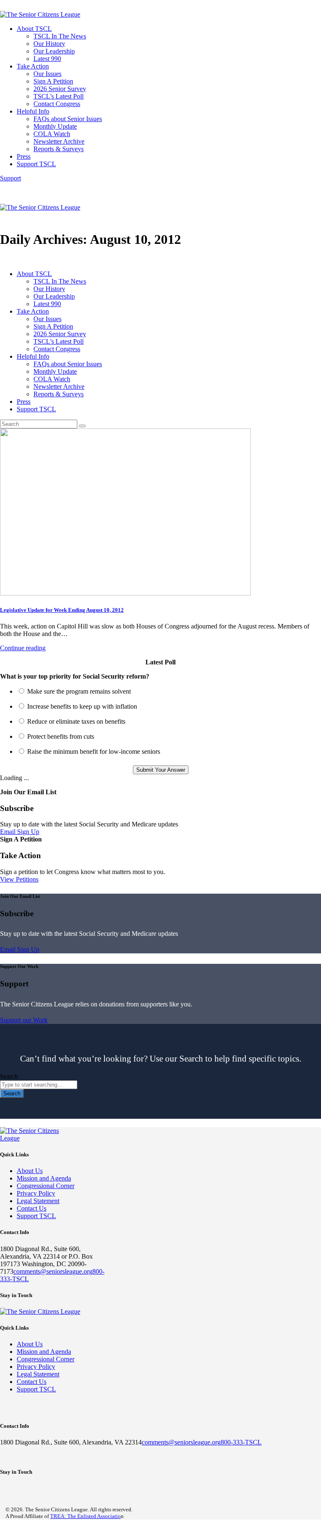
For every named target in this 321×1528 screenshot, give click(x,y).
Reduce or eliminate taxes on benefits (76, 721)
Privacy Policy (36, 1193)
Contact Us (31, 1208)
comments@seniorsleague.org (52, 1271)
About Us (30, 1170)
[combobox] (38, 1084)
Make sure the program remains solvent (79, 691)
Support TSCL (36, 1215)
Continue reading (23, 647)
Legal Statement (38, 1200)
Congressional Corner (45, 1185)
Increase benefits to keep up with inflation (82, 706)
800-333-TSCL (241, 1442)
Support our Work (24, 1020)
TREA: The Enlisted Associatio (85, 1516)
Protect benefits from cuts (60, 736)
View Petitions (19, 879)
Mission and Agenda (44, 1178)
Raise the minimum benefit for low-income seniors (93, 751)
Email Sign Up (19, 831)
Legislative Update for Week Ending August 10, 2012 (62, 610)
